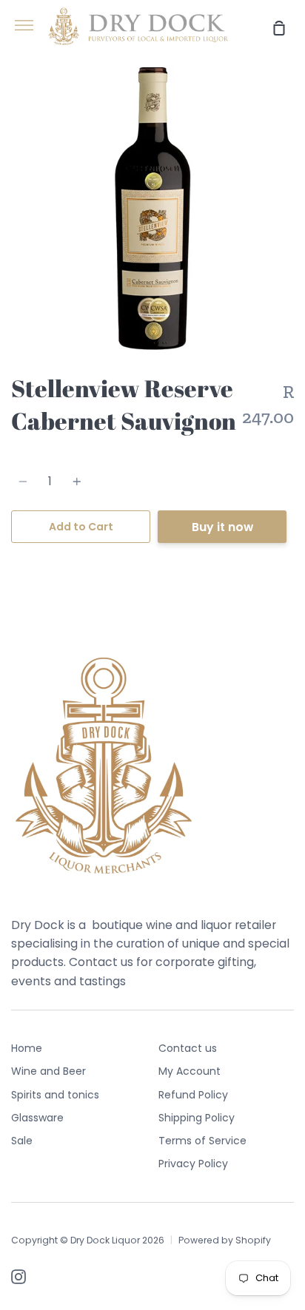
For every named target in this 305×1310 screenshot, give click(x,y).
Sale (22, 1140)
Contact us (187, 1048)
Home (26, 1048)
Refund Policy (193, 1094)
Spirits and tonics (55, 1094)
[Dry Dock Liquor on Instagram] (18, 1276)
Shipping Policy (196, 1117)
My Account (189, 1071)
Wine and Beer (48, 1071)
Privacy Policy (193, 1163)
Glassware (37, 1117)
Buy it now (222, 527)
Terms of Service (202, 1140)
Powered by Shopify (224, 1240)
